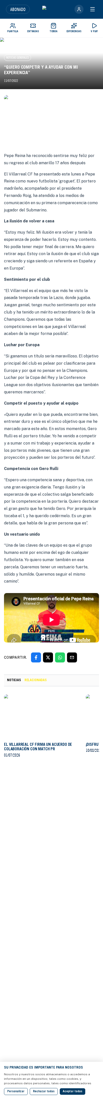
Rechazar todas (43, 1091)
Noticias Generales (17, 57)
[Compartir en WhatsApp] (60, 657)
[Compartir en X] (48, 657)
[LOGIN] (79, 9)
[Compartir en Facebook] (36, 657)
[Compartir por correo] (72, 657)
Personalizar (15, 1091)
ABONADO (18, 9)
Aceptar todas (72, 1091)
